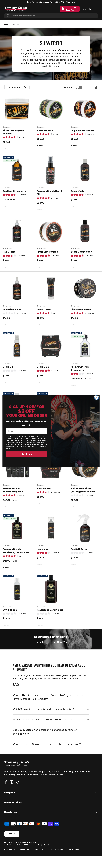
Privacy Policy (33, 442)
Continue (26, 453)
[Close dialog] (96, 398)
